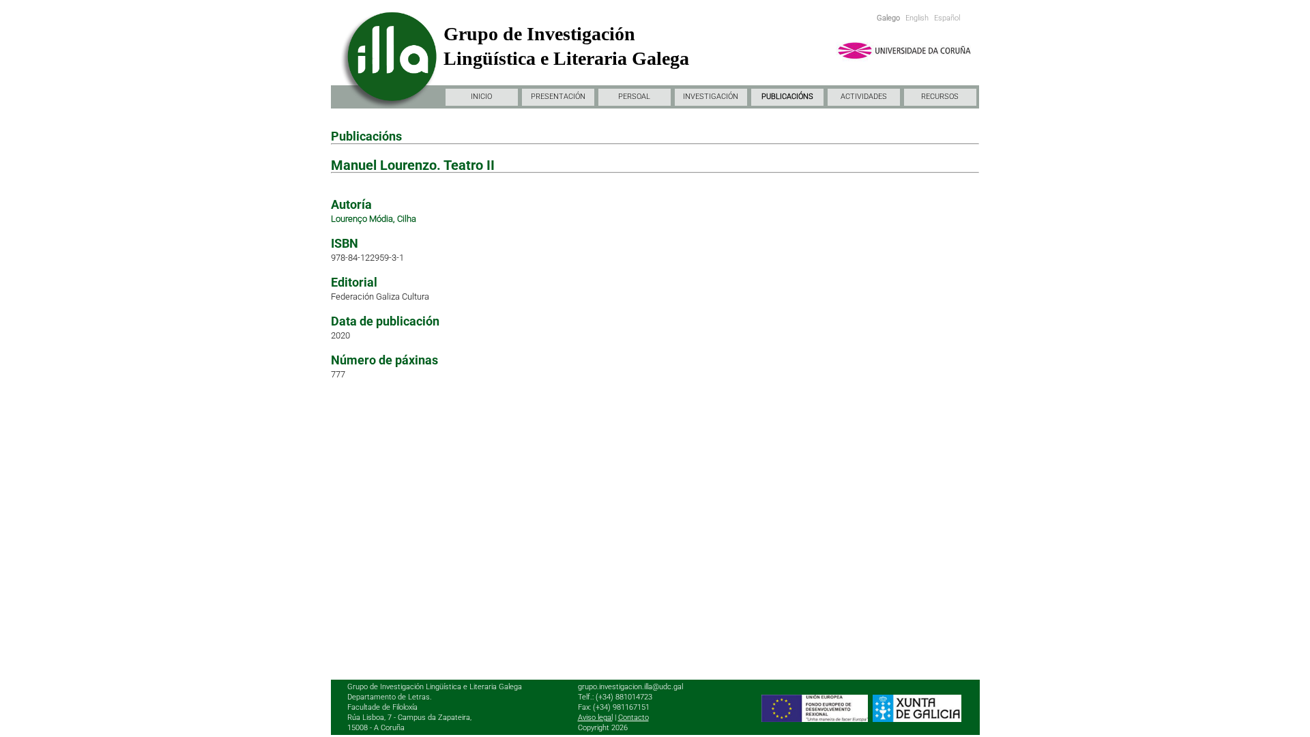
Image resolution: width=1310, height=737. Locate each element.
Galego (888, 18)
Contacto (633, 717)
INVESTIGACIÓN (710, 96)
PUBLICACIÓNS (787, 96)
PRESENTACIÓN (558, 96)
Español (947, 18)
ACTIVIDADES (864, 96)
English (917, 18)
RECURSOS (940, 96)
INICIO (481, 96)
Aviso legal (595, 717)
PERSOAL (634, 96)
